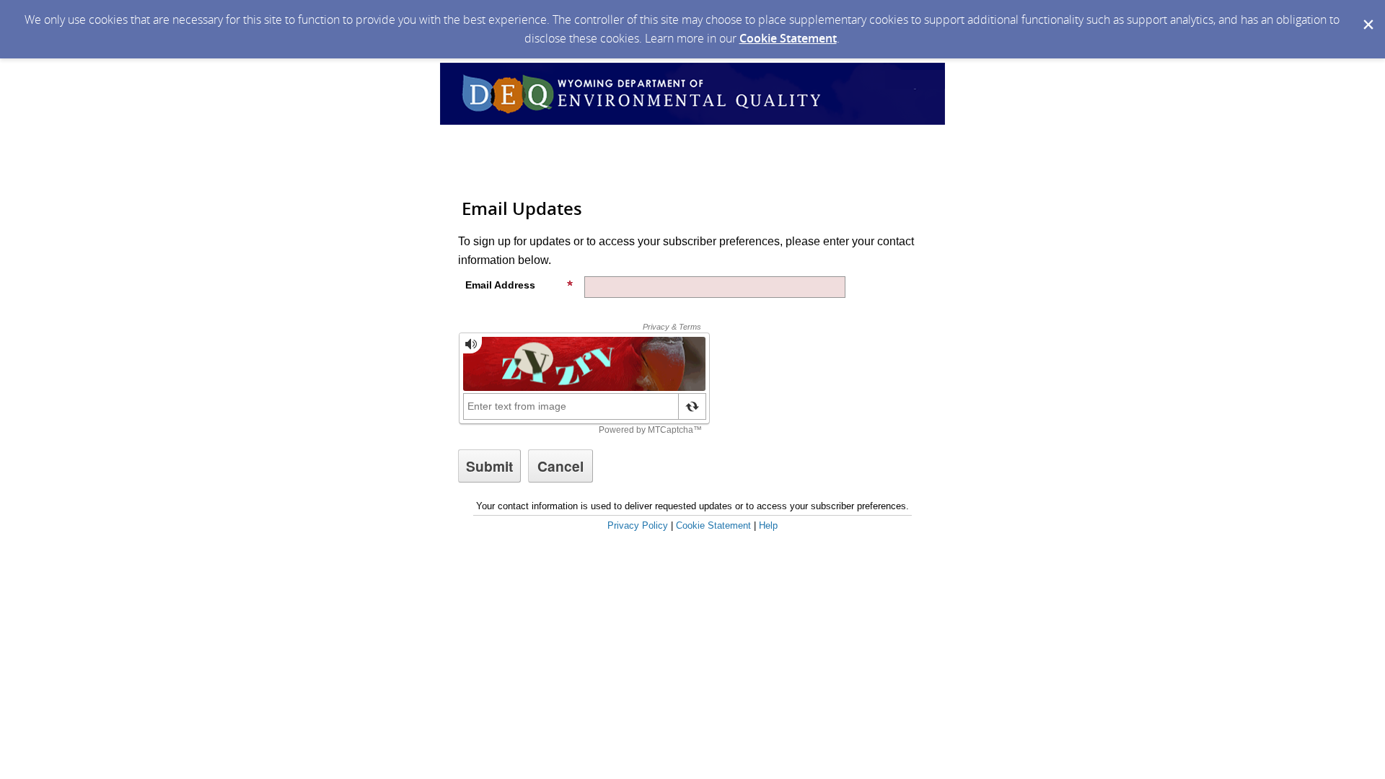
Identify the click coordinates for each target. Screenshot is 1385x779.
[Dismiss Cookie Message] (1367, 13)
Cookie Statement (788, 38)
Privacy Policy (637, 525)
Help (768, 525)
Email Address (500, 285)
